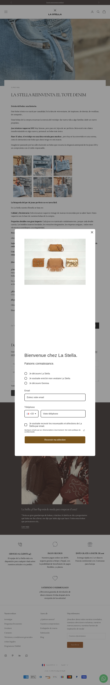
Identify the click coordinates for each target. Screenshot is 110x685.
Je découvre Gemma (39, 383)
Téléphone (29, 407)
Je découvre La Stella (39, 373)
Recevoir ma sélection (55, 440)
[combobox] (31, 413)
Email (27, 390)
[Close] (92, 232)
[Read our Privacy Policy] (84, 430)
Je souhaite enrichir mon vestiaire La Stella (49, 378)
